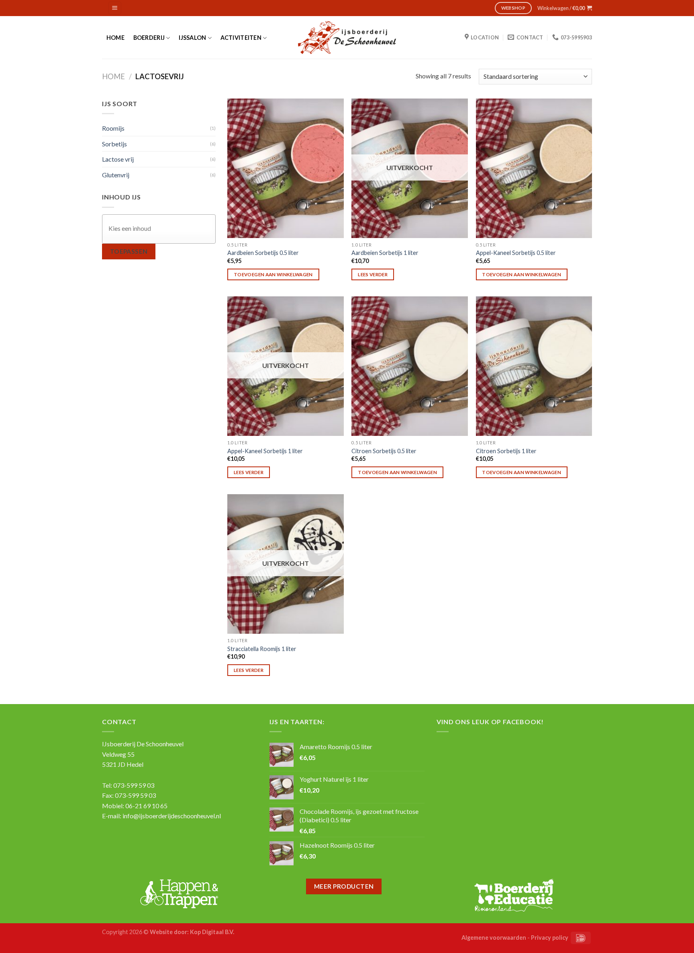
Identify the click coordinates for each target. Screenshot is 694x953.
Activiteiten (240, 37)
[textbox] (160, 228)
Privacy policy (549, 937)
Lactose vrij (118, 159)
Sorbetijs (114, 144)
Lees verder (373, 274)
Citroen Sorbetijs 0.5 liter (383, 451)
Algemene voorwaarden (493, 937)
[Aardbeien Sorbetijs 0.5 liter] (285, 168)
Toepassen (129, 251)
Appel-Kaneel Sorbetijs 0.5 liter (516, 252)
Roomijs (113, 128)
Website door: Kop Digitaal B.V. (192, 931)
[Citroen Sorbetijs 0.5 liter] (409, 366)
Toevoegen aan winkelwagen (273, 274)
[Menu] (115, 8)
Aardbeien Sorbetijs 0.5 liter (263, 252)
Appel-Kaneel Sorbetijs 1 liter (265, 451)
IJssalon (192, 37)
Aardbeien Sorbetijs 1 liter (384, 252)
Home (115, 38)
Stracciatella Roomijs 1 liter (261, 648)
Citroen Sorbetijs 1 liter (506, 451)
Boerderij (149, 37)
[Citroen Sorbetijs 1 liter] (534, 366)
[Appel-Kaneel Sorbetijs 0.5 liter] (534, 168)
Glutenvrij (115, 175)
